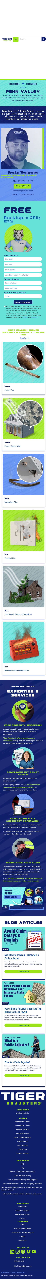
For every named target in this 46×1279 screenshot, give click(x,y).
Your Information (11, 255)
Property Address (11, 279)
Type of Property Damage (15, 292)
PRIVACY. (34, 317)
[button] (15, 39)
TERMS (25, 317)
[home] (6, 39)
